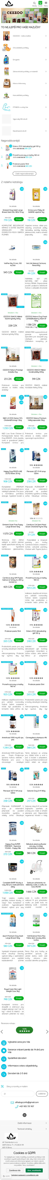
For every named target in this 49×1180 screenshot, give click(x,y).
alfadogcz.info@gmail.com (27, 1102)
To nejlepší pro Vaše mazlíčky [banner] (9, 4)
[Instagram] (24, 1115)
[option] (24, 15)
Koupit (18, 219)
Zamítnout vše (15, 1170)
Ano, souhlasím (34, 1170)
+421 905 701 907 (26, 1106)
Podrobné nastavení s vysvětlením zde (25, 1175)
